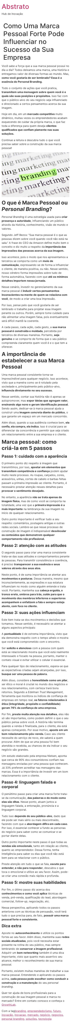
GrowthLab (9, 1004)
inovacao (20, 1014)
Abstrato (15, 6)
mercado (32, 1014)
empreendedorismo (39, 1011)
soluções (31, 1018)
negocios (57, 1014)
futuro (57, 1011)
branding (20, 1011)
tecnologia (45, 1018)
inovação (7, 1014)
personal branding (13, 1018)
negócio (45, 1014)
